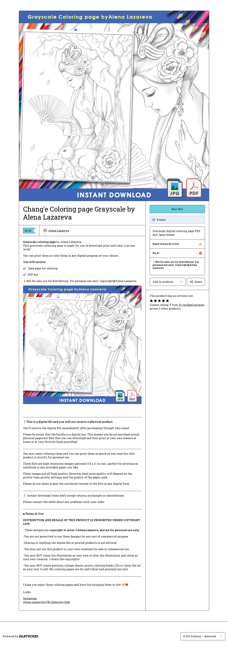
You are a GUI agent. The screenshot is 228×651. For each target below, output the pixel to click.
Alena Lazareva (58, 230)
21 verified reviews (191, 305)
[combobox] (168, 282)
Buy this (177, 209)
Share (198, 282)
